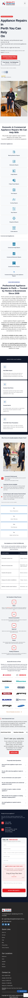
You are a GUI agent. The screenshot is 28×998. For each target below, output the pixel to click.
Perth (3, 959)
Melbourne (4, 956)
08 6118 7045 (8, 978)
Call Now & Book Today (9, 57)
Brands (3, 937)
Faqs (3, 940)
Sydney (3, 964)
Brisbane (3, 966)
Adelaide (3, 961)
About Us (4, 932)
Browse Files (14, 876)
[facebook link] (3, 924)
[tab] (19, 732)
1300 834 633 (7, 921)
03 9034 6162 (10, 985)
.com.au (22, 919)
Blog (3, 942)
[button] (1, 456)
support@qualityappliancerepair (12, 919)
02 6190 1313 (8, 980)
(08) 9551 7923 (9, 607)
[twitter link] (6, 924)
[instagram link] (8, 924)
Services (3, 934)
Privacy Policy (4, 945)
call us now (14, 752)
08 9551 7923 (7, 975)
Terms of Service (5, 947)
